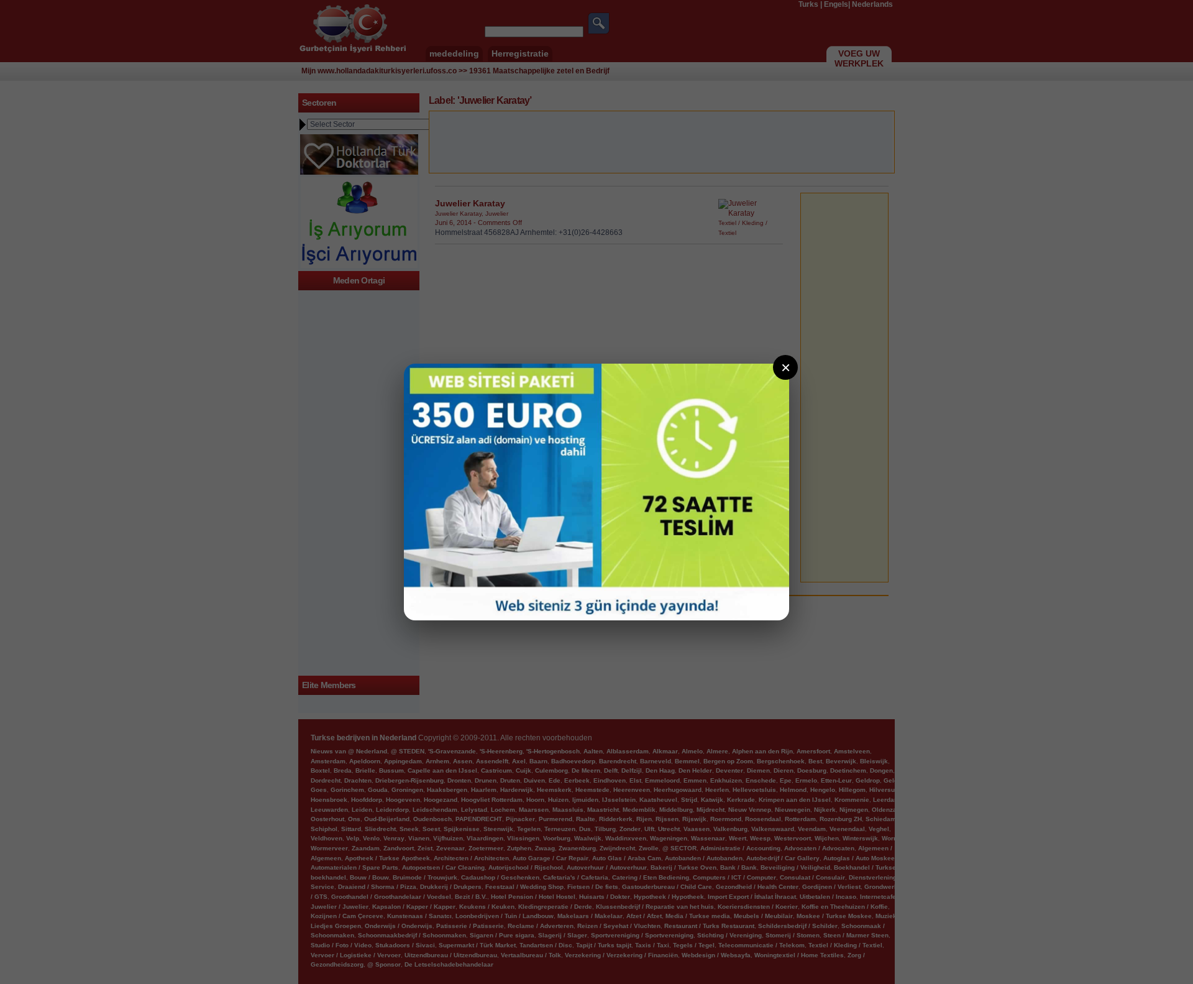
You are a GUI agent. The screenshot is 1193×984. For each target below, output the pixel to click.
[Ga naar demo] (596, 492)
